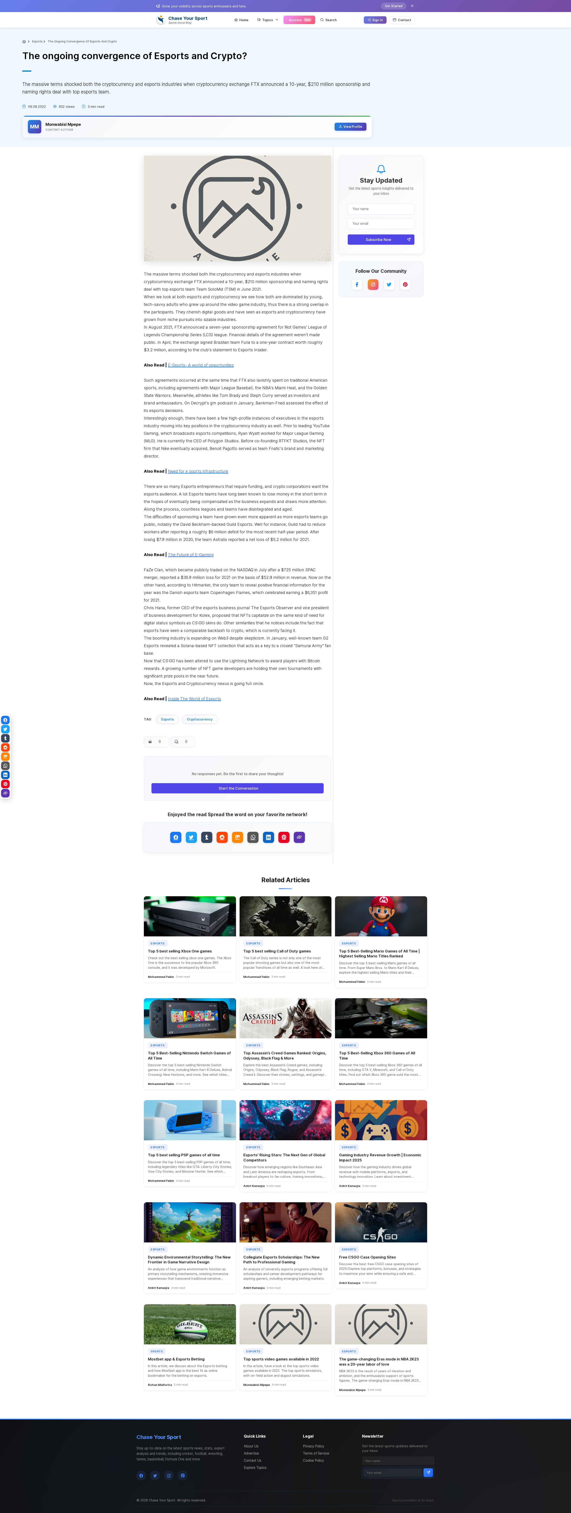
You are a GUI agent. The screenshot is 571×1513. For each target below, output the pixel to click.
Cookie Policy (313, 1460)
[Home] (24, 41)
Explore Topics (255, 1467)
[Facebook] (357, 284)
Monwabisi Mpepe (63, 124)
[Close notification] (412, 6)
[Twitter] (389, 284)
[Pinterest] (405, 284)
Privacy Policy (313, 1446)
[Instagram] (373, 284)
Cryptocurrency (200, 719)
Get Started (393, 6)
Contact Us (252, 1460)
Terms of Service (316, 1453)
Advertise (251, 1453)
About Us (251, 1446)
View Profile (352, 126)
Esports (37, 41)
